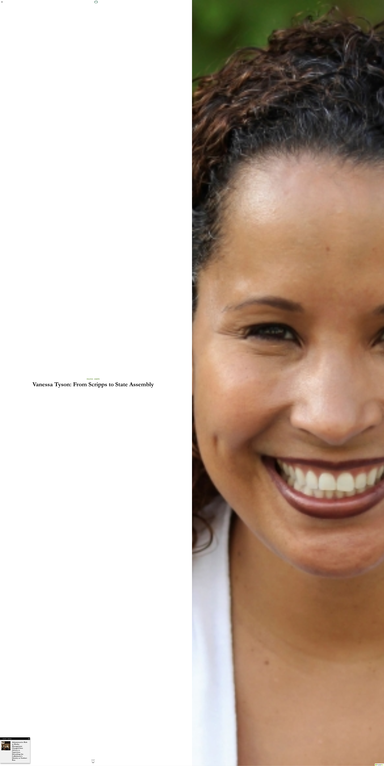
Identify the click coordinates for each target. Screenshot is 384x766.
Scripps (97, 379)
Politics (90, 379)
